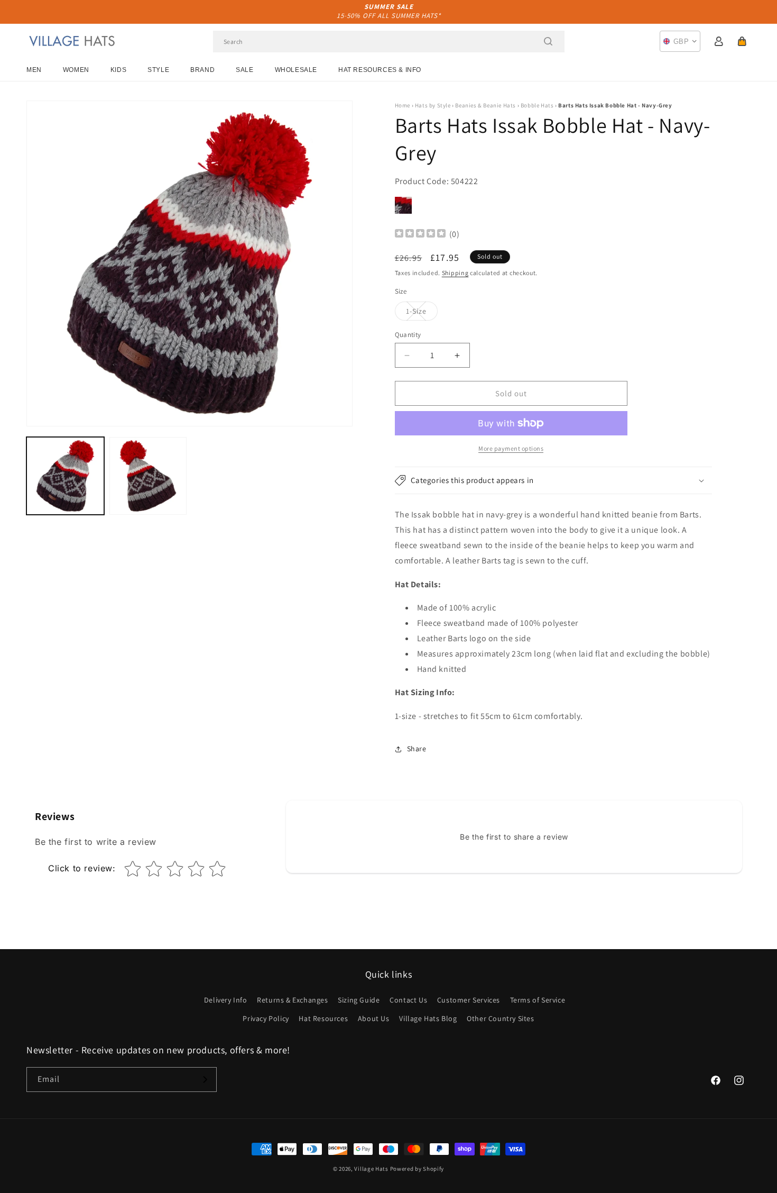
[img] (420, 234)
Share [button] (417, 748)
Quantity (408, 334)
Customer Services (468, 1000)
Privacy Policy (266, 1018)
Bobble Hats (537, 105)
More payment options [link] (510, 448)
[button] (742, 41)
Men (34, 70)
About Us (374, 1018)
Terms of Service (538, 1000)
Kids (118, 70)
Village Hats (371, 1168)
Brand (202, 70)
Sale (244, 70)
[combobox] (389, 41)
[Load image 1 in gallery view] (65, 476)
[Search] (548, 41)
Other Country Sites (500, 1018)
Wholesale (296, 70)
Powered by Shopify (417, 1168)
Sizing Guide (359, 1000)
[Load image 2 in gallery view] (148, 476)
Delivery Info (225, 1000)
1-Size (422, 313)
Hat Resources (323, 1018)
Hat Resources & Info (379, 70)
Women (76, 70)
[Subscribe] (204, 1079)
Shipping (455, 273)
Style (158, 70)
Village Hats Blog (428, 1018)
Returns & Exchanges (292, 1000)
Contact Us (408, 1000)
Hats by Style (433, 105)
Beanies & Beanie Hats (485, 105)
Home (402, 105)
